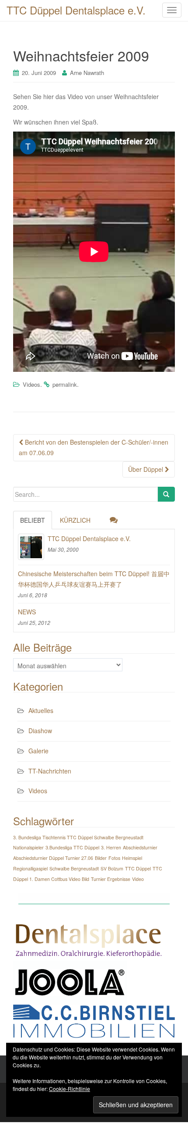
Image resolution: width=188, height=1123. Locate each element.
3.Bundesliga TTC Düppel (72, 847)
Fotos (114, 858)
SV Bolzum (112, 868)
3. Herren (111, 847)
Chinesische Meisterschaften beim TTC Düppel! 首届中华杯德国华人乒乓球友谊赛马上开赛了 (94, 578)
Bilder (101, 858)
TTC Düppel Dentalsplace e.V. (89, 538)
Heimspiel (132, 858)
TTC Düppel (138, 868)
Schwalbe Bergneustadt (74, 868)
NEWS (27, 611)
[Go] (166, 494)
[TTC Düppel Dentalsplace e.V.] (31, 547)
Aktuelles (40, 710)
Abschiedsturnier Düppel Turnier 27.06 (53, 858)
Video (138, 879)
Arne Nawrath (87, 72)
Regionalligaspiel (30, 868)
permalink (64, 384)
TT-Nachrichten (49, 770)
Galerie (38, 750)
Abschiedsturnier (140, 847)
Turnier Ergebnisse (110, 879)
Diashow (40, 730)
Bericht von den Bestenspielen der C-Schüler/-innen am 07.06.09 (93, 447)
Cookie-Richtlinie (69, 1088)
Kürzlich (75, 520)
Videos (31, 384)
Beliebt (32, 520)
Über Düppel (146, 469)
